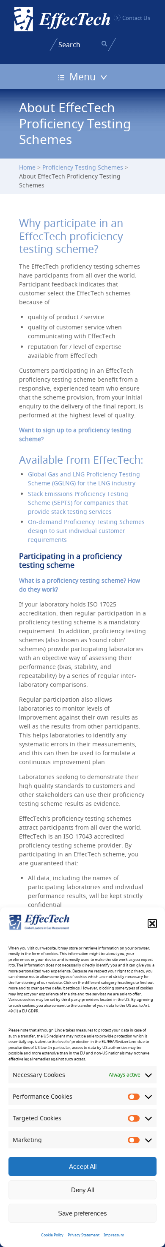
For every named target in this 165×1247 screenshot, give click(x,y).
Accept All (82, 1166)
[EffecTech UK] (62, 19)
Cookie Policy (52, 1235)
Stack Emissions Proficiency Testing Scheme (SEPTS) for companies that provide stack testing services (78, 503)
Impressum (114, 1235)
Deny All (82, 1189)
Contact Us (136, 18)
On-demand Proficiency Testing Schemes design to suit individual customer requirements (86, 531)
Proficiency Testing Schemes (82, 167)
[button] (152, 923)
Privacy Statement (83, 1235)
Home (27, 167)
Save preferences (82, 1213)
